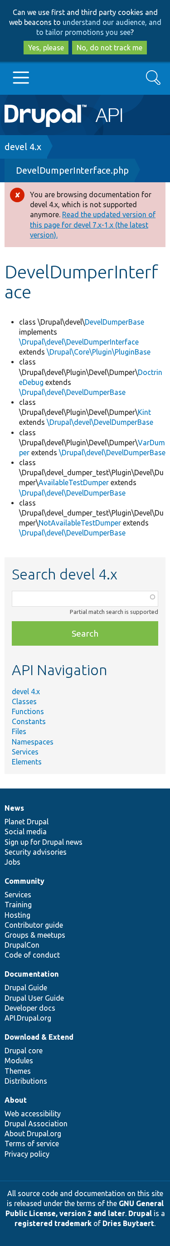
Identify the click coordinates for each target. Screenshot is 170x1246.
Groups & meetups (35, 935)
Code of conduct (32, 955)
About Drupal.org (33, 1133)
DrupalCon (22, 945)
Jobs (12, 862)
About (16, 1100)
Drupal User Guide (34, 998)
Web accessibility (33, 1114)
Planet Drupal (27, 822)
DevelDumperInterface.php (72, 170)
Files (19, 731)
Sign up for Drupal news (44, 842)
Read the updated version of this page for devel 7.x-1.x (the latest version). (92, 224)
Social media (26, 831)
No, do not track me (109, 48)
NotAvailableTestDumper (80, 523)
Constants (29, 721)
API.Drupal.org (28, 1018)
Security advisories (36, 852)
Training (18, 904)
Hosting (17, 915)
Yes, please (46, 48)
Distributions (26, 1081)
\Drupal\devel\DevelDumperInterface (79, 342)
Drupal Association (36, 1123)
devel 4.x (23, 146)
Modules (19, 1060)
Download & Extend (39, 1037)
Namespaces (32, 742)
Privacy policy (27, 1154)
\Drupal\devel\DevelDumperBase (72, 392)
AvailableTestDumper (74, 482)
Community (24, 881)
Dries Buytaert (128, 1223)
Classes (24, 701)
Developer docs (30, 1008)
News (14, 808)
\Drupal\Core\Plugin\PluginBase (99, 352)
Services (25, 752)
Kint (144, 412)
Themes (18, 1071)
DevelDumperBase (114, 322)
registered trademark (53, 1223)
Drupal (140, 1213)
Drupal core (24, 1050)
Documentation (31, 974)
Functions (28, 711)
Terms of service (32, 1143)
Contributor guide (34, 925)
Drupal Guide (26, 987)
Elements (27, 762)
